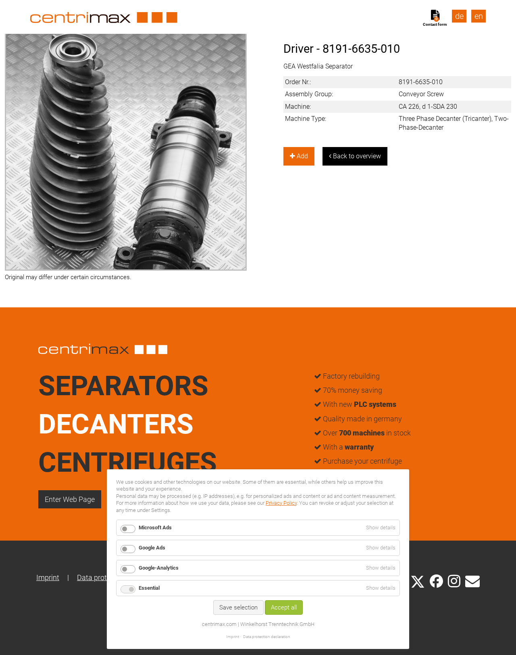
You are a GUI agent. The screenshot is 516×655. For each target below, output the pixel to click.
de (459, 16)
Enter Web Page (70, 499)
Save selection (238, 607)
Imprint (47, 577)
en (478, 16)
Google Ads (152, 548)
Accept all (284, 607)
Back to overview (356, 156)
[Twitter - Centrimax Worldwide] (417, 580)
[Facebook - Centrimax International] (436, 581)
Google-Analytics (159, 568)
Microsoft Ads (155, 527)
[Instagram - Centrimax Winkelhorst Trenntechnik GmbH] (454, 580)
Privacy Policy (281, 503)
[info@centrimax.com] (472, 580)
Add (301, 156)
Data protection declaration (266, 636)
